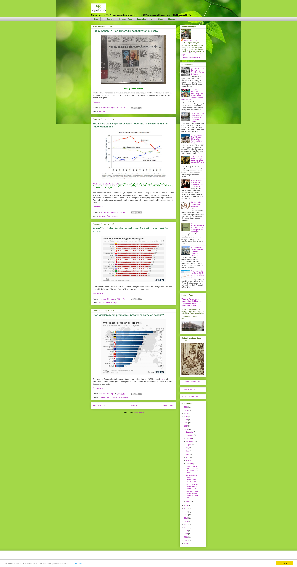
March (188, 460)
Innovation (141, 19)
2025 (186, 410)
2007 (186, 540)
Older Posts (168, 405)
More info (78, 563)
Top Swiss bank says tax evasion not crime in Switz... (192, 478)
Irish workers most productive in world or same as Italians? (128, 315)
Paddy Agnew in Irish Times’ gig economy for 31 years (125, 30)
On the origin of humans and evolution (196, 204)
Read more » (98, 102)
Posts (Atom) (139, 412)
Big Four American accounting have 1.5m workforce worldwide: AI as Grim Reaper (192, 94)
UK (152, 19)
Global (160, 19)
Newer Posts (99, 405)
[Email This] (132, 108)
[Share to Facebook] (139, 108)
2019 (186, 429)
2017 (186, 508)
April (188, 457)
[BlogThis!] (134, 108)
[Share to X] (137, 108)
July (187, 448)
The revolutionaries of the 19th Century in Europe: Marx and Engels (197, 228)
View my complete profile (190, 57)
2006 (186, 543)
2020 (186, 426)
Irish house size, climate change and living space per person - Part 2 (197, 160)
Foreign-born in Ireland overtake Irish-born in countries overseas (197, 251)
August (189, 445)
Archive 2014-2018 (188, 389)
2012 (186, 524)
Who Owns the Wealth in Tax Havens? (105, 184)
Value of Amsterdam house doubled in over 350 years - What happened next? (191, 302)
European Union (125, 19)
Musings (171, 19)
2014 (186, 518)
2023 (186, 416)
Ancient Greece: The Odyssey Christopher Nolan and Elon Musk (197, 139)
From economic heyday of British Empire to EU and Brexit (197, 274)
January (189, 501)
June (188, 451)
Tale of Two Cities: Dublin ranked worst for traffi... (192, 486)
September (190, 441)
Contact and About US (189, 396)
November (190, 435)
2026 (186, 407)
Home (96, 19)
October (189, 438)
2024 (186, 413)
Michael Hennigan (191, 40)
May (188, 454)
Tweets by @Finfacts (192, 381)
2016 (186, 512)
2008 (186, 537)
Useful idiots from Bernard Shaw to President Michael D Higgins (197, 71)
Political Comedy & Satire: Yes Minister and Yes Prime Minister (197, 183)
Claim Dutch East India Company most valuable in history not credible (197, 117)
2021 (186, 423)
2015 (186, 515)
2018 (186, 505)
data (161, 379)
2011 (186, 527)
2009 (186, 534)
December (190, 432)
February (189, 463)
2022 (186, 420)
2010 (186, 531)
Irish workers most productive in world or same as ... (192, 494)
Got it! (284, 563)
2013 (186, 521)
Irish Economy (108, 19)
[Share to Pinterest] (141, 108)
